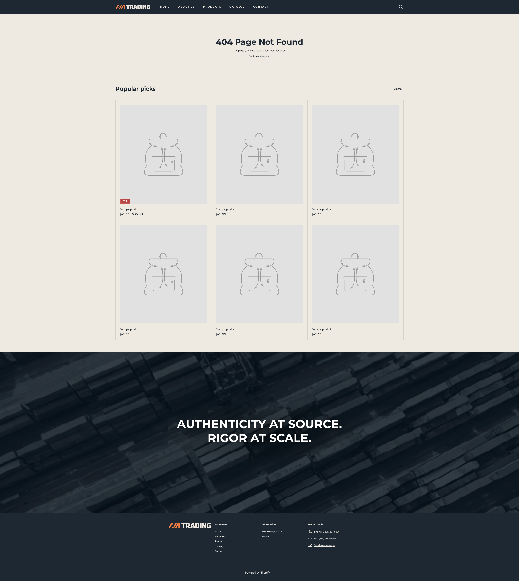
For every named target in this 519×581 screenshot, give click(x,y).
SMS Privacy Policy (272, 531)
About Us (186, 6)
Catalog (237, 6)
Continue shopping (259, 56)
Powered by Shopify (257, 572)
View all (398, 89)
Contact (261, 6)
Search (265, 536)
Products (212, 6)
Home (165, 6)
